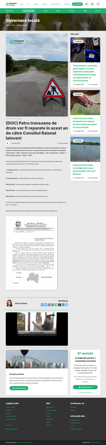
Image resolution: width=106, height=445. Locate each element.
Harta (72, 426)
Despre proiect (55, 4)
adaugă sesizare (86, 387)
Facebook (73, 407)
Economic (72, 11)
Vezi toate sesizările (85, 392)
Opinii (85, 11)
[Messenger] (45, 305)
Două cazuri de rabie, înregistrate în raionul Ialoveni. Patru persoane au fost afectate (85, 123)
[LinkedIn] (63, 305)
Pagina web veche (76, 429)
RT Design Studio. (95, 442)
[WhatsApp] (52, 305)
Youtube (73, 410)
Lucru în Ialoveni (11, 416)
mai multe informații (19, 388)
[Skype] (66, 305)
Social (45, 11)
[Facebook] (42, 305)
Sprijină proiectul (12, 429)
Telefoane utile (75, 420)
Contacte (67, 4)
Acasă (21, 4)
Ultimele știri (9, 11)
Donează (78, 4)
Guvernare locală (28, 11)
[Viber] (49, 305)
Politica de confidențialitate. (25, 442)
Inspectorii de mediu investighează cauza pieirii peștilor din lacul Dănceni (84, 169)
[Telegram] (56, 305)
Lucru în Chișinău (11, 419)
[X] (59, 305)
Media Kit (8, 425)
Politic (58, 11)
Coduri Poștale (75, 423)
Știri (28, 4)
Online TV (44, 4)
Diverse (97, 11)
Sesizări (35, 4)
